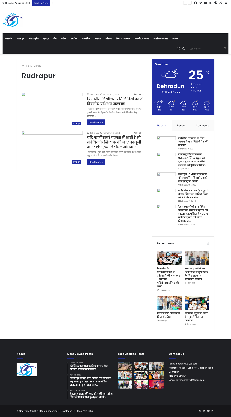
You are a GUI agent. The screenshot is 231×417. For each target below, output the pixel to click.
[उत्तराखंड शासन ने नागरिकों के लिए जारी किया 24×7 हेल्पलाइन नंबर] (125, 366)
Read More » (96, 122)
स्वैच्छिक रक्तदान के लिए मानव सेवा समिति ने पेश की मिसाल (193, 141)
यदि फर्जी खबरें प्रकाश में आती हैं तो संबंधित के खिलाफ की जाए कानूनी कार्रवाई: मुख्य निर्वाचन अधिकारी (114, 142)
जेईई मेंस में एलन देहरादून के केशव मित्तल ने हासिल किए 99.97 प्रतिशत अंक (193, 194)
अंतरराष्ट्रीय (34, 38)
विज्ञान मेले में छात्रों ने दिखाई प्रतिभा (168, 315)
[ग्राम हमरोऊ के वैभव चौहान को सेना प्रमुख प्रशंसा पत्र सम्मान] (141, 384)
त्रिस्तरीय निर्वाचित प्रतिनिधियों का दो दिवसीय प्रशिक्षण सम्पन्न (115, 101)
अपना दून (20, 38)
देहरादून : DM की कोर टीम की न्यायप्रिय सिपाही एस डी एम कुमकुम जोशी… (192, 177)
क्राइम (46, 38)
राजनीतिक (86, 38)
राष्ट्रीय (98, 38)
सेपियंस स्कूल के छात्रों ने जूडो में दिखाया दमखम (196, 317)
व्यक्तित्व (109, 38)
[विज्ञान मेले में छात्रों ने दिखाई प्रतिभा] (169, 303)
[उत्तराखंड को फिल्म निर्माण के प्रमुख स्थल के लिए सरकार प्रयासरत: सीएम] (197, 258)
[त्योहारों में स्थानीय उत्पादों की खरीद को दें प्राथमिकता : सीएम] (156, 375)
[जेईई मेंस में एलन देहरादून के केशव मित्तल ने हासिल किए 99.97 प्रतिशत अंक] (166, 195)
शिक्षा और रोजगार (123, 38)
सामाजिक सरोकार (161, 38)
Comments (202, 125)
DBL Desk (94, 94)
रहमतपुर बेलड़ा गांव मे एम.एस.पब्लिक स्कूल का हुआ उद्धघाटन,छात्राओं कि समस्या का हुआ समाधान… (192, 160)
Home (27, 65)
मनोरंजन (74, 38)
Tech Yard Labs (85, 411)
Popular (162, 125)
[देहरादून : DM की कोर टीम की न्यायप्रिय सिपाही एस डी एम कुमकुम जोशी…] (166, 178)
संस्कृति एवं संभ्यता (142, 38)
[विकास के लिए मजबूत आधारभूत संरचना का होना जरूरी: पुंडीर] (125, 384)
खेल (55, 38)
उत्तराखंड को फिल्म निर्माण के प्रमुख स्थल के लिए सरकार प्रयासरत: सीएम (81, 3)
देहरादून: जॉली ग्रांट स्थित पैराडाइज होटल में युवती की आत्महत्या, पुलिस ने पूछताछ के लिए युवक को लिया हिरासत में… (193, 214)
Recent (181, 125)
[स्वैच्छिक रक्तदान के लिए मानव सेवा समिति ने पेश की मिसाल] (166, 142)
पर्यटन (63, 38)
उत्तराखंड (8, 38)
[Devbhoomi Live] (13, 20)
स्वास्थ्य (175, 38)
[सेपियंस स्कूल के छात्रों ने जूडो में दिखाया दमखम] (197, 303)
